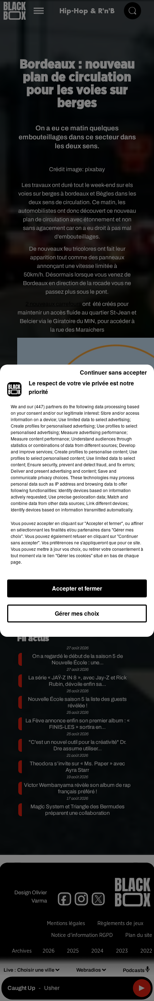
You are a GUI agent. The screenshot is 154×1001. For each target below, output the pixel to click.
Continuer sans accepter (113, 372)
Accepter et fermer (77, 588)
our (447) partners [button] (44, 406)
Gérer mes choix (77, 613)
